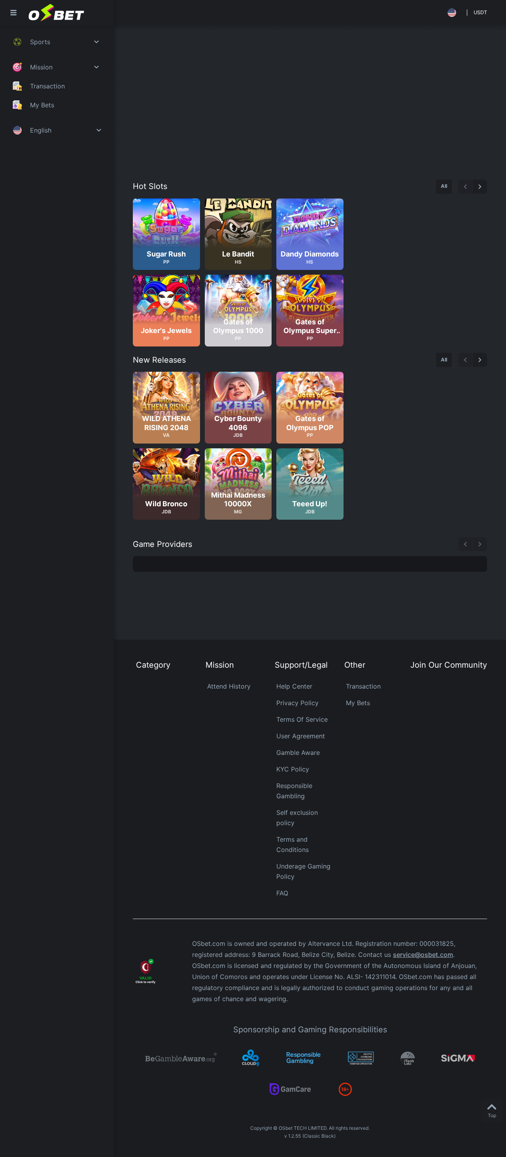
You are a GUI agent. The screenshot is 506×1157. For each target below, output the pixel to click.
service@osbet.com (423, 955)
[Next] (480, 187)
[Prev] (465, 187)
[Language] (452, 12)
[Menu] (13, 12)
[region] (310, 272)
